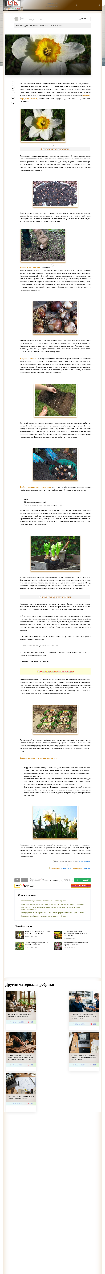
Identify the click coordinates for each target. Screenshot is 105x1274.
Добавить (68, 880)
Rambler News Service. (84, 861)
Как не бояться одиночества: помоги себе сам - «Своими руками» (21, 1015)
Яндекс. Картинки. (85, 864)
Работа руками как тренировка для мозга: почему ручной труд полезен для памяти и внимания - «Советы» (20, 1057)
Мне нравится (82, 885)
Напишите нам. (86, 868)
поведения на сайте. (65, 868)
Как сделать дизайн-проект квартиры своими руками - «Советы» (21, 1097)
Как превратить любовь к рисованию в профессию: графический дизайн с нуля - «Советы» (84, 1057)
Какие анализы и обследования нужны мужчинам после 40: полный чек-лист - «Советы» (83, 1017)
